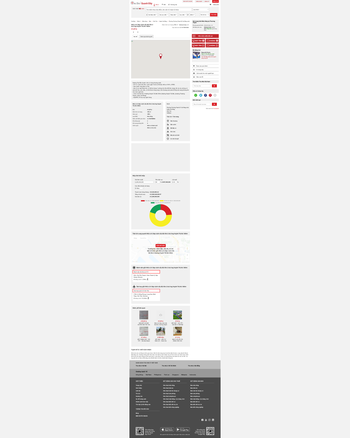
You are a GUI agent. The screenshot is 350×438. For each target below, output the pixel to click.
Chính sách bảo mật (142, 401)
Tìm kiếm (213, 14)
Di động (212, 41)
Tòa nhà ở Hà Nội (141, 365)
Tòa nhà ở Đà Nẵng (194, 365)
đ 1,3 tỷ (177, 337)
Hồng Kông (139, 374)
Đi (214, 86)
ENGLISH (216, 4)
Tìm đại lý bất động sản (143, 404)
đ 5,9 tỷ (177, 321)
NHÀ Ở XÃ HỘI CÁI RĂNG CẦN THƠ (177, 340)
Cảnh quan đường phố (146, 36)
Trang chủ (139, 385)
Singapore (175, 374)
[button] (160, 56)
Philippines (157, 374)
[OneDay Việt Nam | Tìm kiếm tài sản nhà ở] (141, 3)
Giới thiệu (139, 388)
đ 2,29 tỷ (160, 321)
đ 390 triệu (160, 337)
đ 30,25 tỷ (144, 321)
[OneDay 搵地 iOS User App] (167, 429)
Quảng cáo (139, 396)
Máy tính (198, 41)
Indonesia (193, 374)
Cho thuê (169, 385)
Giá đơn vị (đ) (139, 179)
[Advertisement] (205, 138)
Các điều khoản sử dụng (142, 186)
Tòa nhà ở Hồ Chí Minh (169, 365)
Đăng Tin (215, 1)
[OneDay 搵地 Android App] (182, 429)
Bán (194, 385)
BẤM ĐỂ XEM (160, 245)
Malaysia (184, 374)
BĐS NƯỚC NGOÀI (187, 1)
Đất (165, 4)
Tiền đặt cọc (159, 179)
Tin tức (138, 393)
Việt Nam (148, 374)
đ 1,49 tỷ (143, 337)
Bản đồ (135, 36)
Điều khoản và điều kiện (184, 434)
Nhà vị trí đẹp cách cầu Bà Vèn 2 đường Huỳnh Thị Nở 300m (160, 324)
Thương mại (173, 4)
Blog (137, 413)
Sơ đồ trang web (141, 399)
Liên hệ (138, 391)
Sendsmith (216, 108)
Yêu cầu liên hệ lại (205, 36)
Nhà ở (157, 4)
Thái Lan (166, 374)
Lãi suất (174, 179)
